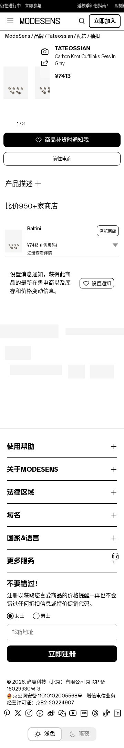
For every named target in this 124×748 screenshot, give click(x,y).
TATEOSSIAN (73, 48)
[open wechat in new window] (62, 713)
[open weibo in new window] (51, 713)
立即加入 (105, 21)
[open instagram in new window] (29, 713)
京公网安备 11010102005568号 (47, 696)
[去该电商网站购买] (13, 241)
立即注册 (62, 654)
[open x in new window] (18, 713)
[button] (82, 21)
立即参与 (30, 6)
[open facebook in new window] (40, 713)
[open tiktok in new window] (106, 713)
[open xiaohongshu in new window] (84, 713)
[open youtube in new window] (73, 713)
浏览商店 (108, 231)
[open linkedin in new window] (117, 713)
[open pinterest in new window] (7, 713)
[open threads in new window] (95, 713)
